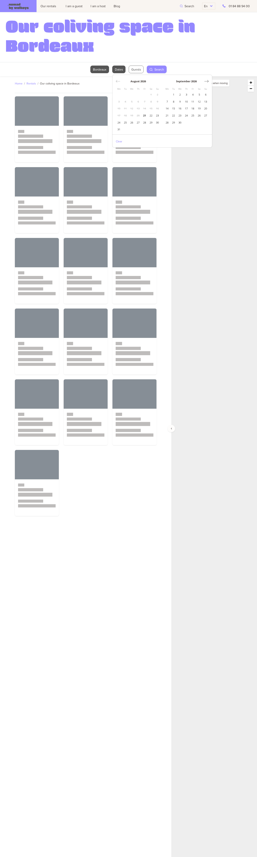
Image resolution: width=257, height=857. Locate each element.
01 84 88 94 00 (239, 6)
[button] (251, 83)
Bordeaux (99, 69)
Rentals (31, 83)
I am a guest (74, 6)
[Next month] (206, 81)
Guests (136, 69)
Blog (117, 6)
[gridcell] (151, 95)
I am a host (98, 6)
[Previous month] (118, 81)
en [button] (206, 6)
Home (18, 83)
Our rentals (48, 6)
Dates (119, 69)
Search (189, 6)
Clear (119, 141)
